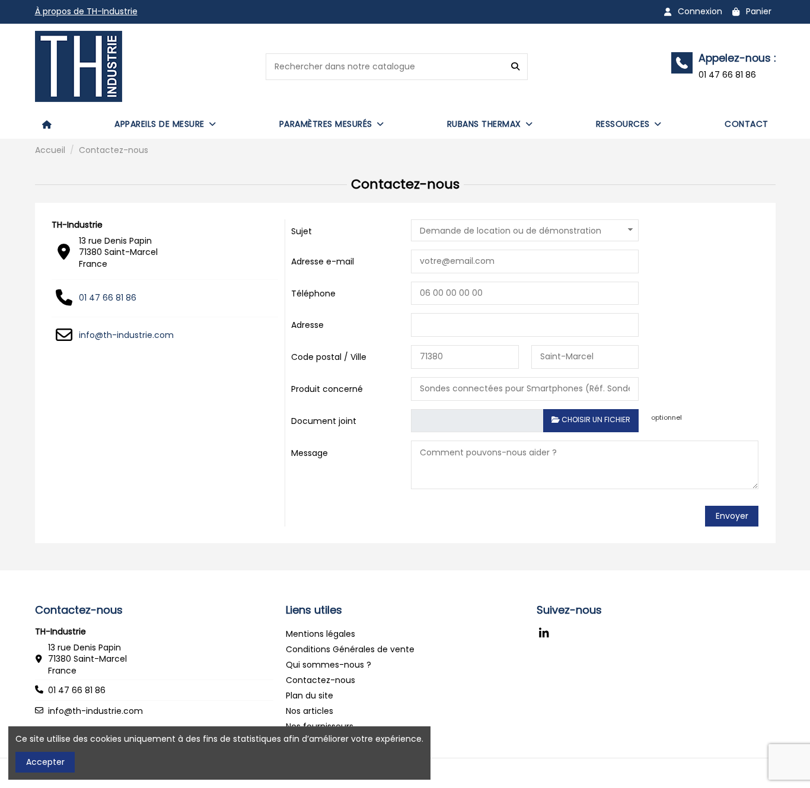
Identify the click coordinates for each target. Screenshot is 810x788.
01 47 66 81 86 (107, 298)
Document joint (323, 421)
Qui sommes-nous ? (328, 665)
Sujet (301, 231)
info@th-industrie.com (126, 335)
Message (309, 453)
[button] (165, 124)
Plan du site (309, 695)
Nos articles (309, 711)
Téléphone (313, 293)
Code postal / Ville (328, 357)
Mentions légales (320, 634)
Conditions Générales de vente (350, 649)
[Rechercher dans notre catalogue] (515, 66)
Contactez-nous (320, 680)
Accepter (45, 762)
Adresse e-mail (322, 261)
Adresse (307, 325)
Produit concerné (327, 389)
